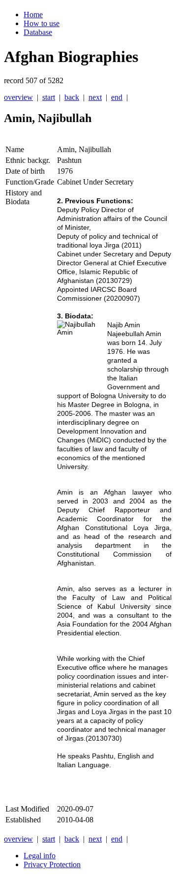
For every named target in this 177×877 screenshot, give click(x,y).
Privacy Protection (52, 864)
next (95, 97)
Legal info (40, 855)
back (71, 97)
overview (18, 97)
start (48, 97)
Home (33, 14)
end (116, 97)
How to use (41, 23)
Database (38, 32)
